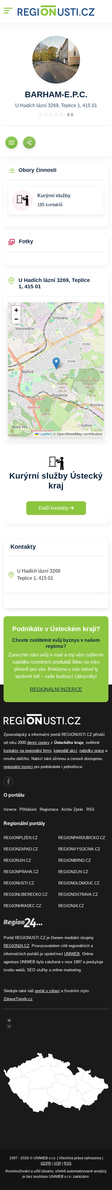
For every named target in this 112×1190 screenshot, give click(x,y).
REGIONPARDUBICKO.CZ (81, 838)
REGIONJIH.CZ (17, 860)
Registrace (49, 809)
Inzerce (10, 809)
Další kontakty (54, 508)
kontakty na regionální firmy (27, 750)
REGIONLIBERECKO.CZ (25, 894)
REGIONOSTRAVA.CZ (78, 894)
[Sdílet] (29, 142)
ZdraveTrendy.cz (18, 999)
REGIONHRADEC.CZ (22, 906)
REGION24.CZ (71, 906)
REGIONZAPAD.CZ (21, 849)
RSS (90, 809)
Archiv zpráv (72, 809)
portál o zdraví (47, 991)
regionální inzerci (18, 766)
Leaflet (44, 433)
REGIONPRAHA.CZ (21, 872)
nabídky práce (91, 750)
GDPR (46, 1163)
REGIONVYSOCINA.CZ (79, 849)
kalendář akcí (65, 750)
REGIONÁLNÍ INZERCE (56, 689)
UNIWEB (72, 954)
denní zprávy (38, 742)
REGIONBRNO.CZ (74, 860)
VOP (57, 1163)
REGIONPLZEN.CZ (21, 838)
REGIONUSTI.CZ (19, 883)
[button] (56, 363)
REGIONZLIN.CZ (73, 872)
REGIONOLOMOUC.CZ (78, 883)
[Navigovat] (11, 142)
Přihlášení (28, 809)
